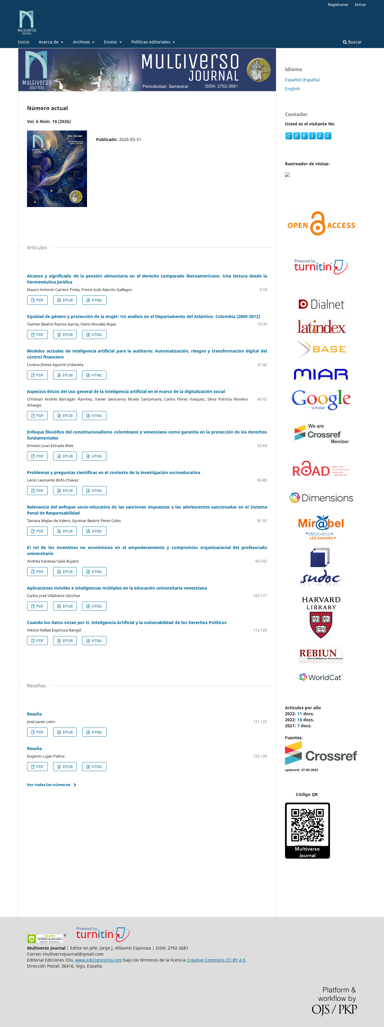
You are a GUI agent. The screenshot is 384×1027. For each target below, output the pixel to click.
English (292, 89)
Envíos (111, 42)
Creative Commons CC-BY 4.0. (216, 960)
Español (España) (302, 80)
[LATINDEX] (321, 332)
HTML (96, 300)
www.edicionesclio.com (98, 960)
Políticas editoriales (151, 42)
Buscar (354, 42)
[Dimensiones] (321, 507)
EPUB (67, 300)
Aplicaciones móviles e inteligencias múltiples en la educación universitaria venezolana (117, 588)
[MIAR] (321, 380)
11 (299, 713)
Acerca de (49, 42)
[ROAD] (321, 479)
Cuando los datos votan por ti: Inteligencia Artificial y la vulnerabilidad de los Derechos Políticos (126, 622)
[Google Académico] (321, 410)
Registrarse (338, 4)
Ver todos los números (48, 784)
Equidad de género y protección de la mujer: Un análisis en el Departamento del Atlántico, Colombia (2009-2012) (143, 316)
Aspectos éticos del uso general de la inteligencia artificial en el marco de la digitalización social (126, 391)
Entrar (360, 4)
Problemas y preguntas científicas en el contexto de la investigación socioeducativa (113, 472)
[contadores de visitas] (308, 138)
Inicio (23, 42)
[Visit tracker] (287, 175)
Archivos (82, 42)
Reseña (34, 714)
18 (299, 719)
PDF (39, 300)
